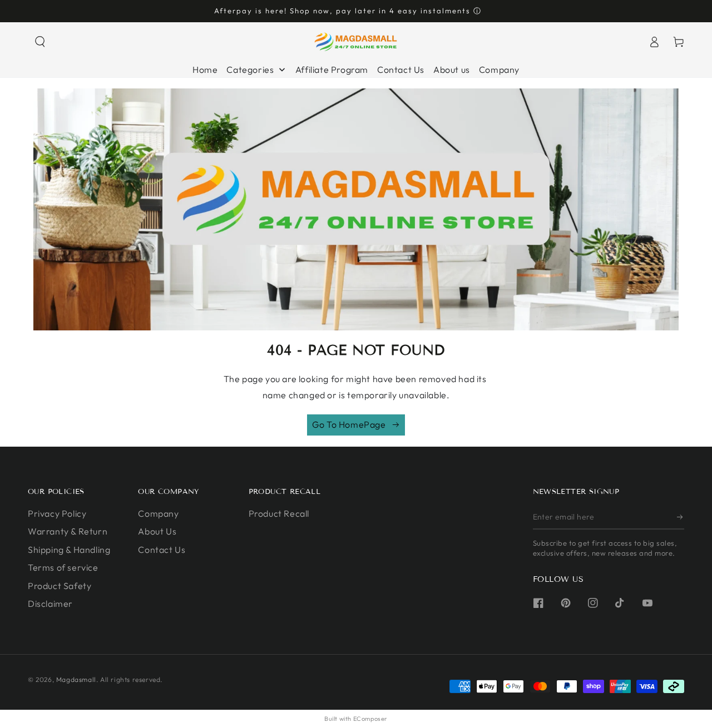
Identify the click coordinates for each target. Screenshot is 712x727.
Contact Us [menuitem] (400, 69)
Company (158, 513)
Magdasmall (76, 679)
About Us (157, 531)
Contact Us (161, 549)
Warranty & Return (67, 531)
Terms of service (63, 567)
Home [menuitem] (204, 69)
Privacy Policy (57, 513)
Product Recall (279, 513)
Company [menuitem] (499, 69)
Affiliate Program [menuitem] (331, 69)
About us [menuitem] (451, 69)
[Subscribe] (680, 517)
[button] (40, 41)
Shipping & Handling (69, 549)
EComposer (370, 719)
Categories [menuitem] (250, 69)
